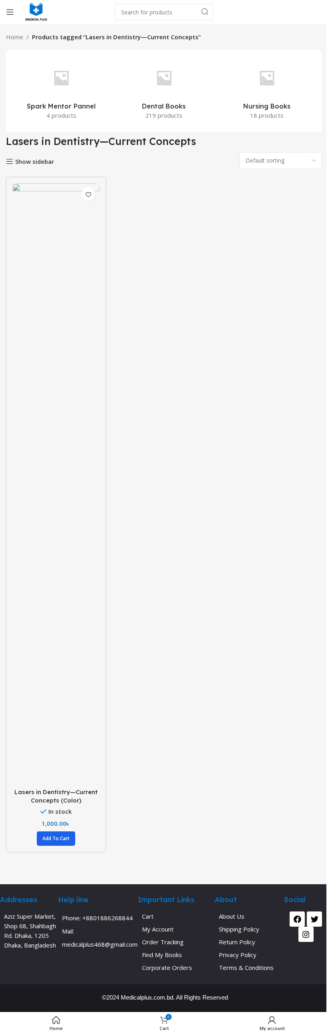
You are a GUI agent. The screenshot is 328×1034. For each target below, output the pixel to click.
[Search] (204, 12)
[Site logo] (36, 11)
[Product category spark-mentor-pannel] (61, 91)
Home (14, 37)
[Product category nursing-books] (266, 91)
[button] (56, 838)
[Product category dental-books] (164, 91)
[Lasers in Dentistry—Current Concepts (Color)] (56, 483)
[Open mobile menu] (10, 12)
